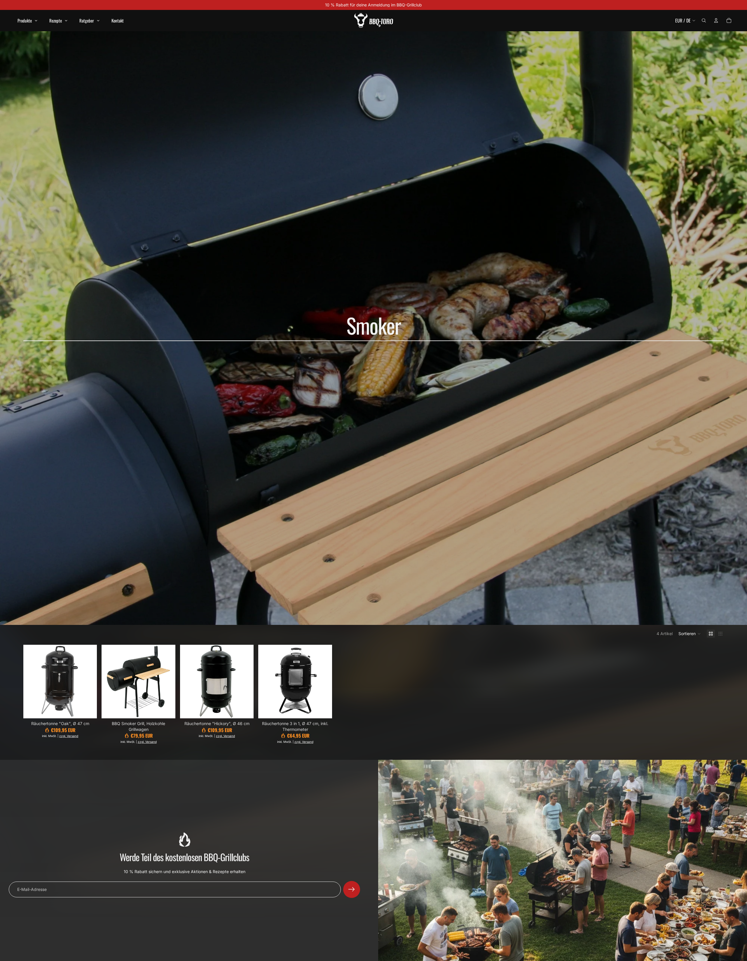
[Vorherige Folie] (32, 681)
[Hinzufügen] (88, 709)
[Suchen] (703, 20)
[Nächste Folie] (88, 681)
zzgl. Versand (68, 736)
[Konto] (716, 20)
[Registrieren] (351, 889)
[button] (689, 633)
